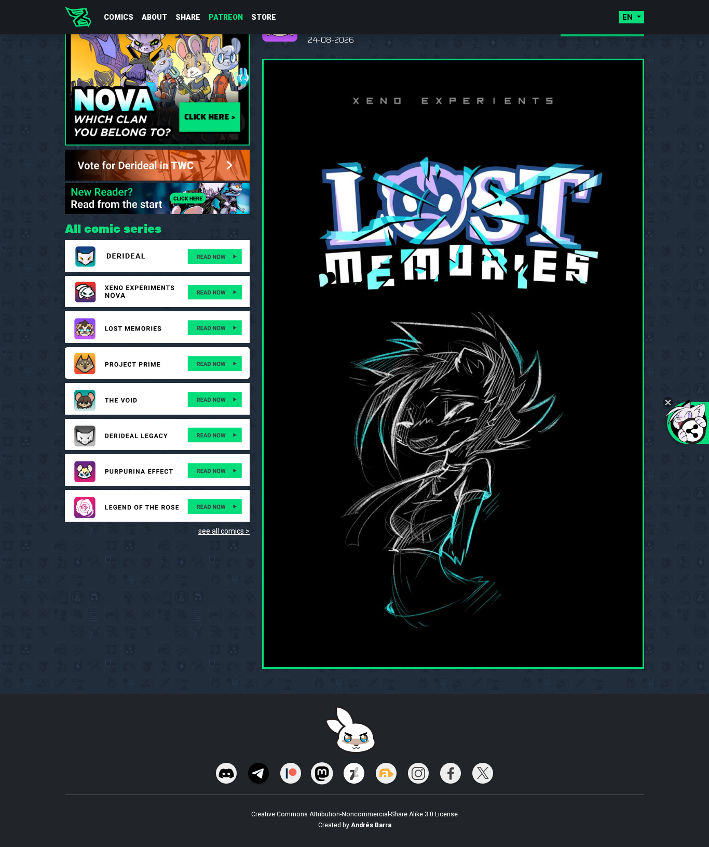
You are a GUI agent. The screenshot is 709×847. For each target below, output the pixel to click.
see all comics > (224, 531)
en (628, 17)
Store (263, 17)
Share (187, 17)
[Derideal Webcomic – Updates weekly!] (78, 17)
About (154, 17)
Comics (118, 17)
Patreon (226, 17)
